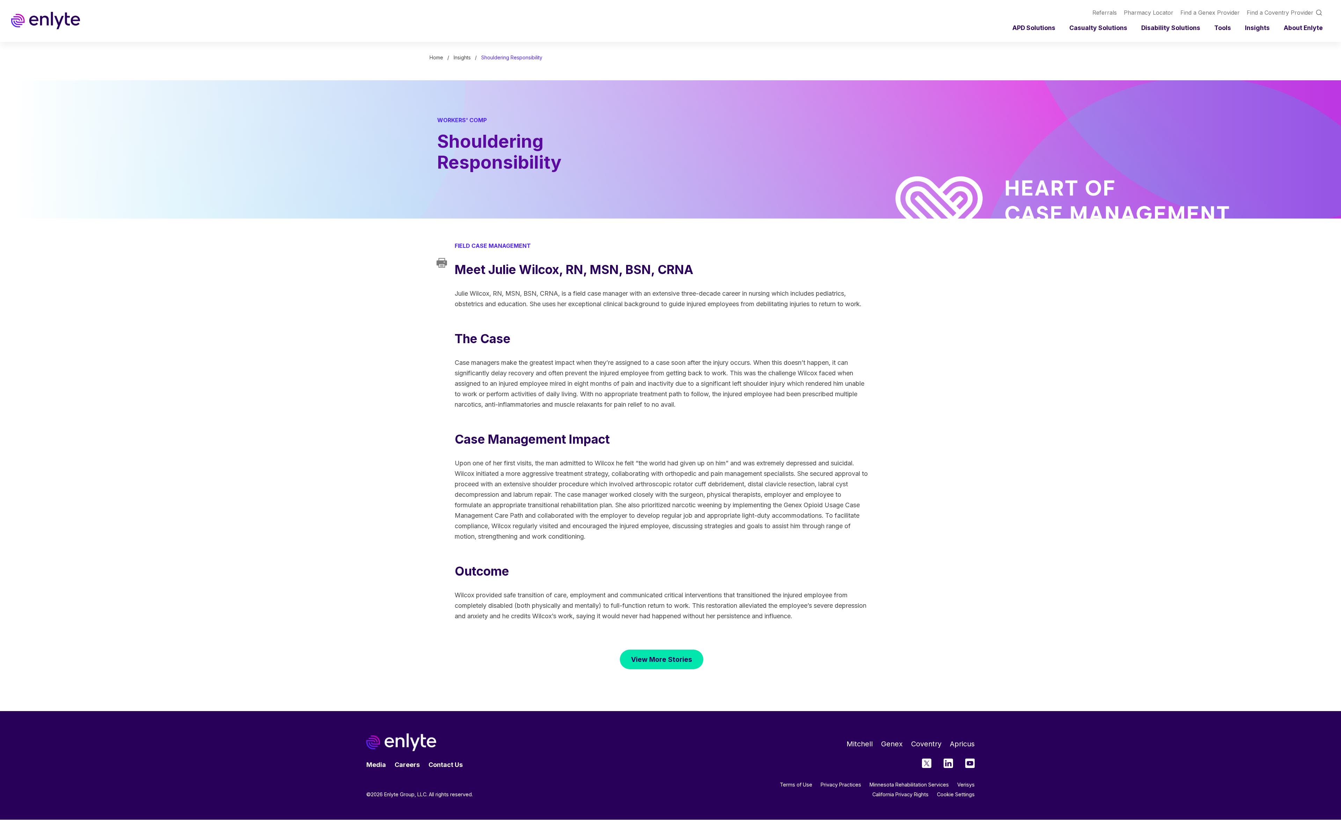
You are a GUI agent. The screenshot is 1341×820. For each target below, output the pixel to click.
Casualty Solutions (1098, 27)
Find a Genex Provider (1210, 12)
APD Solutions (1033, 27)
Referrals (1104, 12)
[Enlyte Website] (401, 742)
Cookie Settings (956, 794)
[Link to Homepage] (45, 20)
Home (436, 57)
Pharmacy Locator (1148, 12)
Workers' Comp (462, 120)
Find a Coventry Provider (1280, 12)
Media (376, 764)
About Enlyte (1303, 27)
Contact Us (445, 764)
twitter (926, 763)
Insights (1257, 27)
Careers (407, 764)
